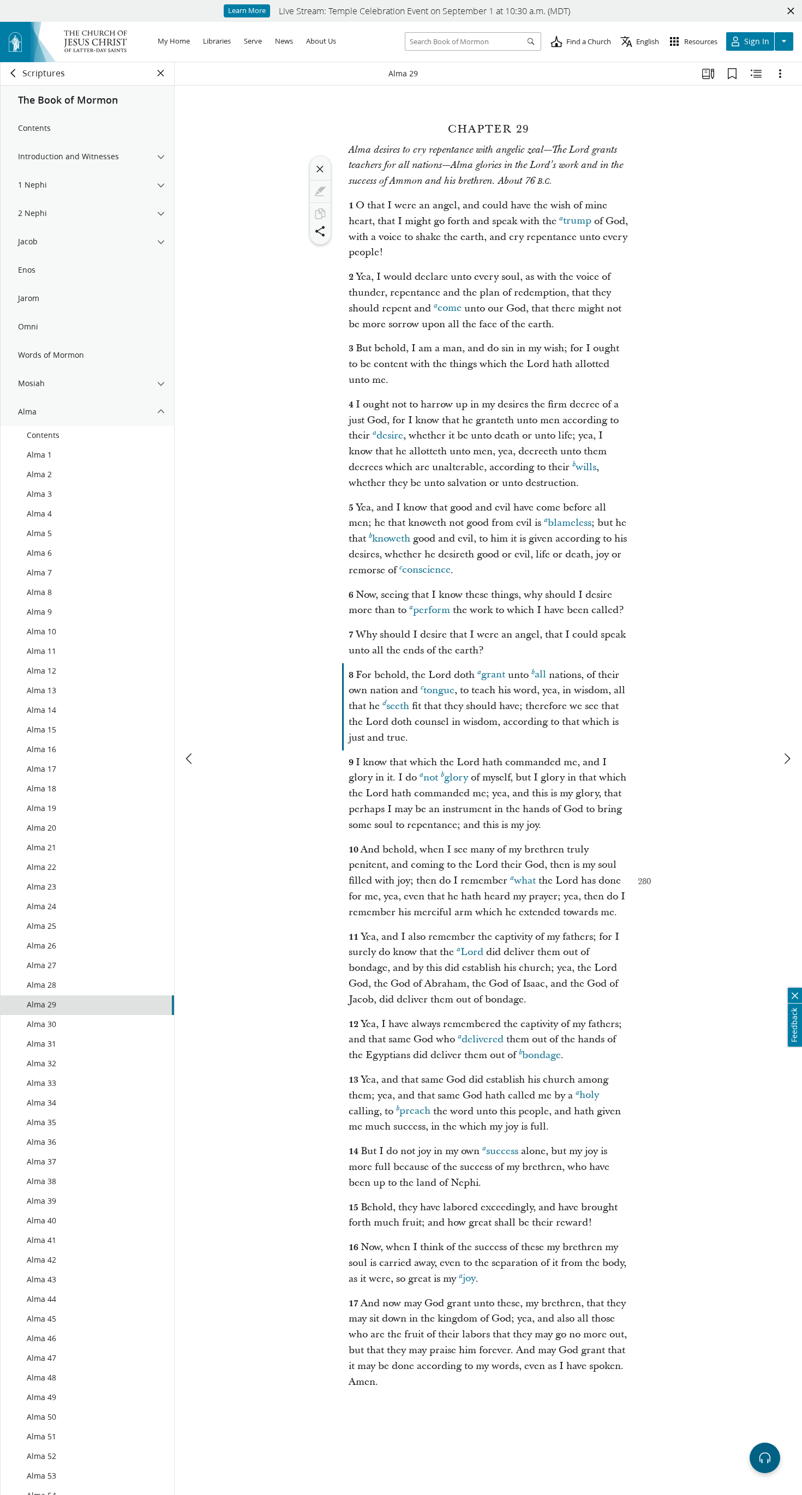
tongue (438, 690)
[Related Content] (756, 74)
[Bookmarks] (732, 74)
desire (389, 435)
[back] (13, 73)
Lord (471, 952)
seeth (397, 706)
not (430, 777)
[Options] (780, 74)
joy (469, 1279)
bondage (541, 1055)
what (525, 880)
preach (414, 1111)
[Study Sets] (708, 74)
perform (431, 610)
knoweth (391, 538)
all (540, 675)
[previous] (190, 759)
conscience (426, 570)
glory (456, 777)
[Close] (320, 169)
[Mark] (320, 191)
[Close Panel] (161, 73)
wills (586, 467)
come (450, 308)
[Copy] (320, 214)
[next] (787, 759)
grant (493, 675)
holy (589, 1095)
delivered (483, 1039)
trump (577, 221)
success (502, 1151)
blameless (569, 523)
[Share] (320, 231)
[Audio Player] (765, 1458)
